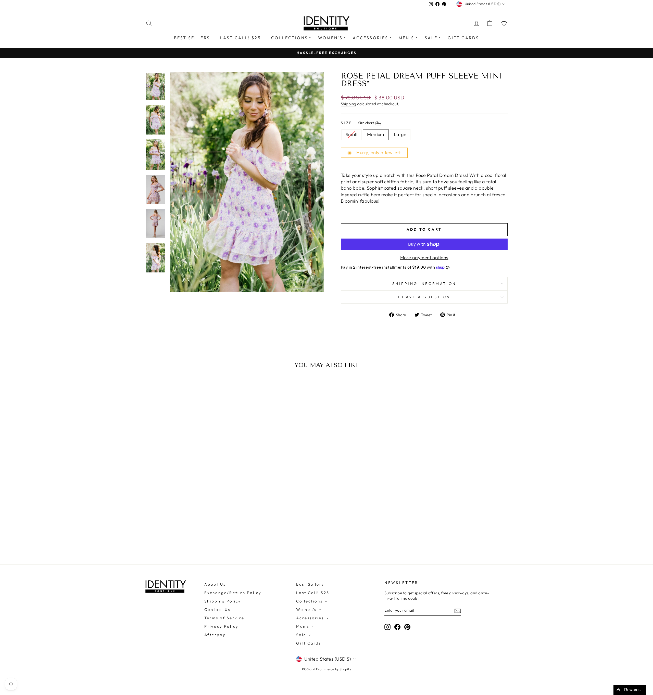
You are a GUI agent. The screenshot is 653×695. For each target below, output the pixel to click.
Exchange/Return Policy (232, 592)
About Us (215, 584)
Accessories (370, 37)
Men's (407, 37)
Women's (330, 37)
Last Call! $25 (240, 37)
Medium (375, 134)
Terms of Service (224, 617)
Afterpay (215, 634)
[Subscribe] (457, 610)
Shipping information (424, 283)
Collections (289, 37)
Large (400, 134)
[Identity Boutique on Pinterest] (407, 627)
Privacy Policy (221, 626)
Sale (431, 37)
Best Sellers (192, 37)
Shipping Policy (222, 601)
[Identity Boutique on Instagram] (387, 627)
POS (305, 669)
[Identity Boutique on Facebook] (397, 627)
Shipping (348, 103)
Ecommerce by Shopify (333, 669)
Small (351, 134)
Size (358, 123)
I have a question (424, 297)
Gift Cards (463, 37)
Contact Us (217, 609)
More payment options (424, 257)
